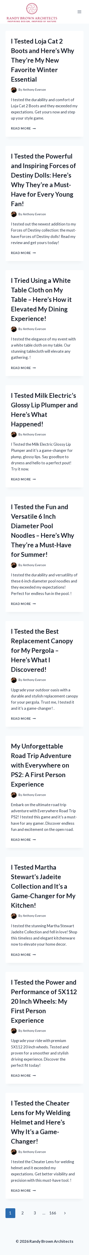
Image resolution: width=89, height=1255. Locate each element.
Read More (23, 128)
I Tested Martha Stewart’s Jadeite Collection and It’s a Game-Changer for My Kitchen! (43, 886)
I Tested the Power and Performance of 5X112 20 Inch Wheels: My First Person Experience (44, 1001)
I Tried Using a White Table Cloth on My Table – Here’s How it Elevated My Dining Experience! (41, 299)
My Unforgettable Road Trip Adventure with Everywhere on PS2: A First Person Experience (41, 765)
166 (52, 1213)
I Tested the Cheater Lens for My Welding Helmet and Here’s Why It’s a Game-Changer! (40, 1122)
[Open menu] (79, 11)
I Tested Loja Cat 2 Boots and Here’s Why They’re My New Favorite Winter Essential (42, 60)
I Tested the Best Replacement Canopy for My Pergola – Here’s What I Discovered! (42, 650)
